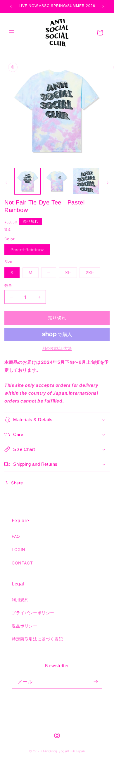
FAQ (16, 536)
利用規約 (20, 599)
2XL (92, 274)
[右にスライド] (107, 182)
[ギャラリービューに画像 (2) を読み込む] (57, 181)
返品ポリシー (24, 625)
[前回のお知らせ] (10, 6)
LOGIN (18, 549)
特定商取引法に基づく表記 (37, 638)
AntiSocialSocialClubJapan (64, 751)
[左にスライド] (6, 182)
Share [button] (17, 482)
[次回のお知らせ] (103, 6)
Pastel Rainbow (29, 251)
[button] (11, 32)
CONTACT (22, 562)
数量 (8, 285)
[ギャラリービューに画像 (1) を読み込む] (27, 181)
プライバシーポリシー (33, 612)
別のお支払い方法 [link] (57, 348)
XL (70, 274)
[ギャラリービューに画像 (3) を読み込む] (86, 181)
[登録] (95, 682)
